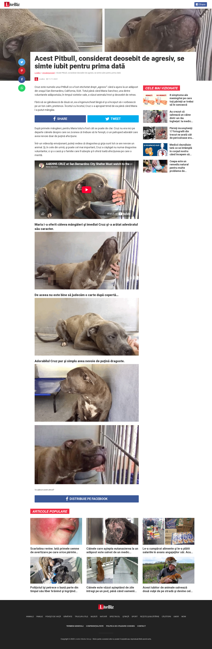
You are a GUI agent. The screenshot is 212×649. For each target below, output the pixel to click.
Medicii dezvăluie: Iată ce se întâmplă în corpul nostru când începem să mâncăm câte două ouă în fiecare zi (181, 149)
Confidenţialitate (95, 626)
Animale (30, 616)
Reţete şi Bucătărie (149, 616)
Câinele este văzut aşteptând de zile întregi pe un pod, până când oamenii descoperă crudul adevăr (110, 589)
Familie (39, 616)
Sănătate (67, 616)
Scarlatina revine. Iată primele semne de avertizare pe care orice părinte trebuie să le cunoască (54, 550)
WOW (183, 616)
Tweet (115, 119)
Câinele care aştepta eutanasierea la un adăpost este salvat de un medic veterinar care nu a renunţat (112, 550)
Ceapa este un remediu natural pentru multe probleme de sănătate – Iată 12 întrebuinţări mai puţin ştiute (180, 166)
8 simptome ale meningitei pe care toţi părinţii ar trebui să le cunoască (181, 99)
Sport (135, 616)
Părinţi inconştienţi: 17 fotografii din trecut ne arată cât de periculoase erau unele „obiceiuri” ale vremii (181, 133)
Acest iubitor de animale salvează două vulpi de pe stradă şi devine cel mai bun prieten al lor (167, 589)
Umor (176, 616)
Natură (103, 616)
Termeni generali (75, 626)
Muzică (94, 616)
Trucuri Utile (81, 616)
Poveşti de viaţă (53, 616)
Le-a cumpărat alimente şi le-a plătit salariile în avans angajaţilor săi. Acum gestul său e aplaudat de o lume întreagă (168, 550)
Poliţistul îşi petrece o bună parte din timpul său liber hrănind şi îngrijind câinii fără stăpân (54, 589)
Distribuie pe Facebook (88, 499)
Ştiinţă (126, 616)
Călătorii (166, 616)
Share (61, 119)
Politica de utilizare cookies (120, 626)
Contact (141, 626)
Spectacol (115, 616)
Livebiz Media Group (83, 639)
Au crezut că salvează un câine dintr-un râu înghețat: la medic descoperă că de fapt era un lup (180, 116)
